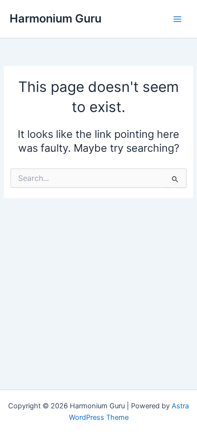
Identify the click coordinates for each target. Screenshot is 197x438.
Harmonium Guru (55, 18)
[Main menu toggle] (177, 19)
